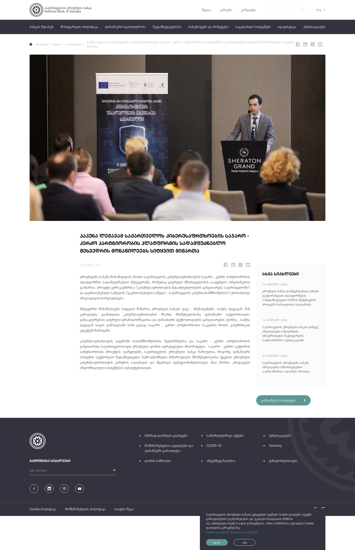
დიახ (216, 542)
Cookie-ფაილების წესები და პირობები (232, 532)
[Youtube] (79, 488)
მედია (57, 44)
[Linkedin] (305, 44)
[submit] (302, 9)
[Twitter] (313, 44)
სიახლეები (74, 44)
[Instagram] (64, 488)
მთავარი (42, 44)
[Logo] (60, 10)
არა (244, 542)
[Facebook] (298, 44)
